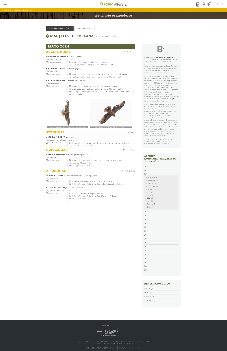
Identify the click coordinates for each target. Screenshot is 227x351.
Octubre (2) (151, 183)
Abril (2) (150, 201)
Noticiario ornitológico (60, 28)
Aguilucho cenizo (63, 68)
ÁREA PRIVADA (136, 348)
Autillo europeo (62, 137)
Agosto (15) (151, 189)
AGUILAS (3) (148, 289)
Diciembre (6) (152, 177)
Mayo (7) (150, 198)
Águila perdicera (65, 80)
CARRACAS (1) (149, 297)
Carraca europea (67, 154)
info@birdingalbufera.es (160, 144)
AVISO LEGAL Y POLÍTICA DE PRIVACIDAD (100, 348)
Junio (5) (150, 195)
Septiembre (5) (152, 186)
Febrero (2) (151, 204)
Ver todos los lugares (106, 36)
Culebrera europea (65, 56)
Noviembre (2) (152, 180)
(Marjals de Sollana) (108, 65)
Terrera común (71, 175)
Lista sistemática (84, 28)
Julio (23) (150, 192)
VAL (222, 4)
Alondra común (64, 187)
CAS (218, 4)
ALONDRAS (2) (149, 301)
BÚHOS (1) (148, 293)
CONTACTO (123, 348)
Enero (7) (150, 207)
